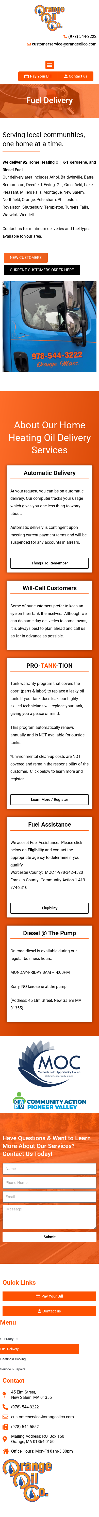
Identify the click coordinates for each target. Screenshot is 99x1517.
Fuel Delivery (9, 1349)
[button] (49, 65)
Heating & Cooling (13, 1359)
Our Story (6, 1339)
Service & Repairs (12, 1369)
